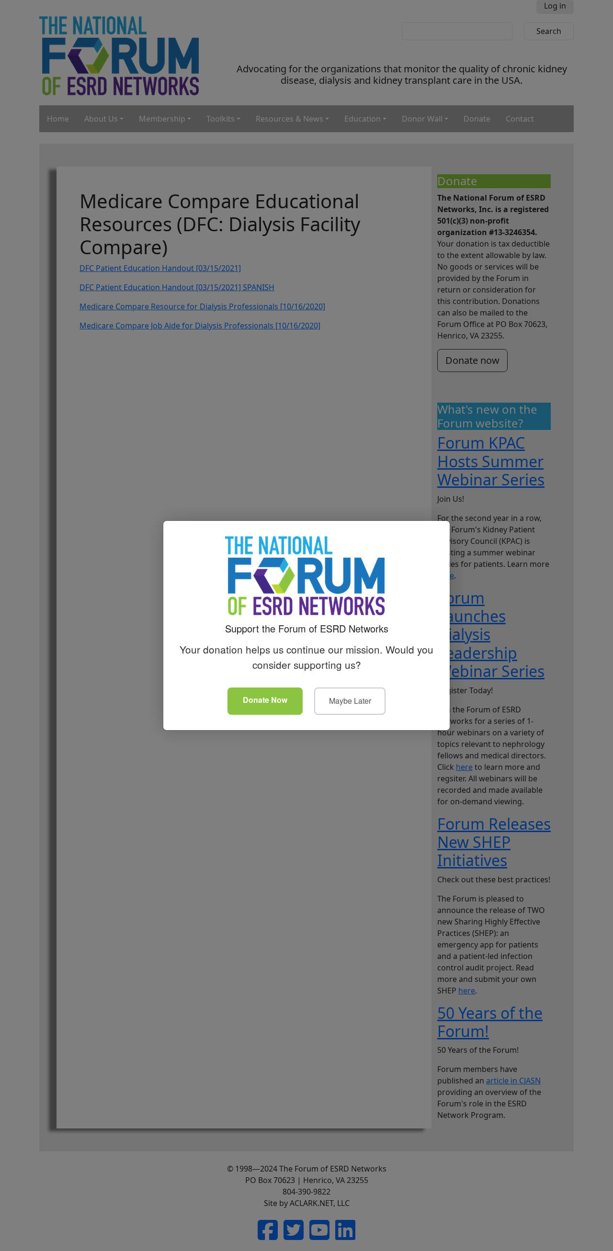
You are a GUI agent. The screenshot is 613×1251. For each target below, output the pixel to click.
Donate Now (265, 699)
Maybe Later (350, 700)
